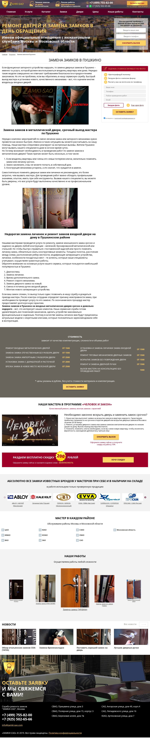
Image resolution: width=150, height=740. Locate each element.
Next (145, 500)
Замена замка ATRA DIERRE (16, 599)
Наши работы (115, 11)
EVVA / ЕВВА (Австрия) (87, 503)
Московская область (126, 530)
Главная (11, 11)
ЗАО (44, 540)
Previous (5, 500)
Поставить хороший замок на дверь (92, 649)
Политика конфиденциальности (65, 732)
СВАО (81, 535)
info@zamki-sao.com (12, 725)
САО (81, 540)
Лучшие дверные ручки (126, 648)
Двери (79, 11)
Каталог (46, 11)
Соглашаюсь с (120, 118)
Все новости (130, 624)
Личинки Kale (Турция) (40, 503)
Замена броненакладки (51, 648)
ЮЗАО (45, 535)
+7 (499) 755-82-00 (101, 2)
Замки (63, 11)
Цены (96, 11)
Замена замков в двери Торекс (75, 611)
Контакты (137, 11)
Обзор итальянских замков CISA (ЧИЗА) (18, 649)
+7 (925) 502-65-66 (101, 6)
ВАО (7, 540)
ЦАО (7, 530)
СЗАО (81, 530)
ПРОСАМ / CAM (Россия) (133, 503)
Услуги (28, 11)
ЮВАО (7, 535)
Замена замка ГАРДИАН (45, 603)
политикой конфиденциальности (125, 118)
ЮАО (44, 530)
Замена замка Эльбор (134, 599)
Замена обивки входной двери (104, 605)
